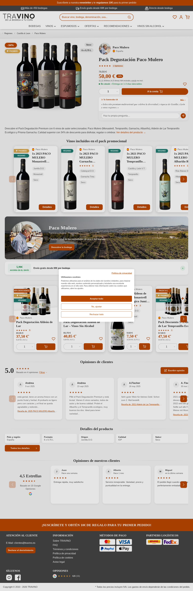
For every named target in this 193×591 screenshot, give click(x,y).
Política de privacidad (122, 273)
